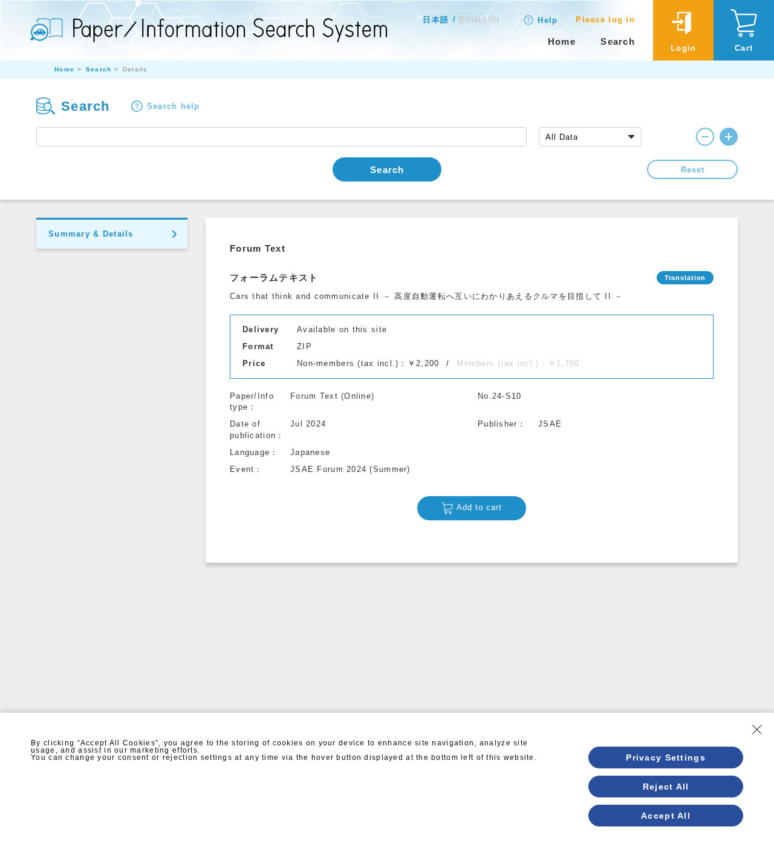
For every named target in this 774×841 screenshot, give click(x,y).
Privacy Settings (665, 757)
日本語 (436, 19)
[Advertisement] (472, 653)
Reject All (666, 786)
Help (548, 20)
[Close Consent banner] (757, 729)
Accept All (666, 815)
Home (562, 41)
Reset (692, 169)
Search (617, 41)
